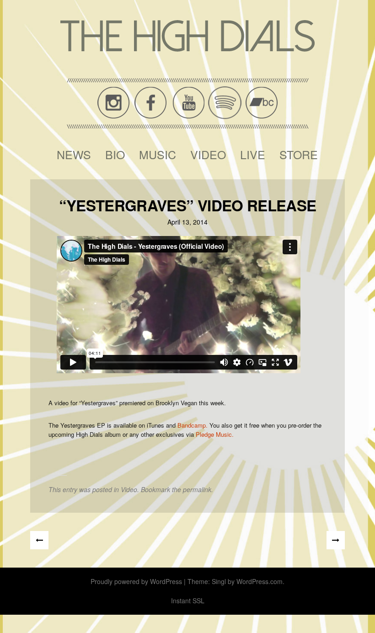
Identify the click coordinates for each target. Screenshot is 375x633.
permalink (197, 489)
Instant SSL (187, 600)
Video (208, 154)
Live (252, 154)
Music (157, 154)
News (74, 154)
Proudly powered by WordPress (136, 581)
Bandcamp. (192, 425)
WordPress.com (259, 581)
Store (298, 154)
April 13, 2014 (187, 221)
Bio (115, 154)
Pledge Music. (215, 434)
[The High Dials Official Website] (187, 36)
